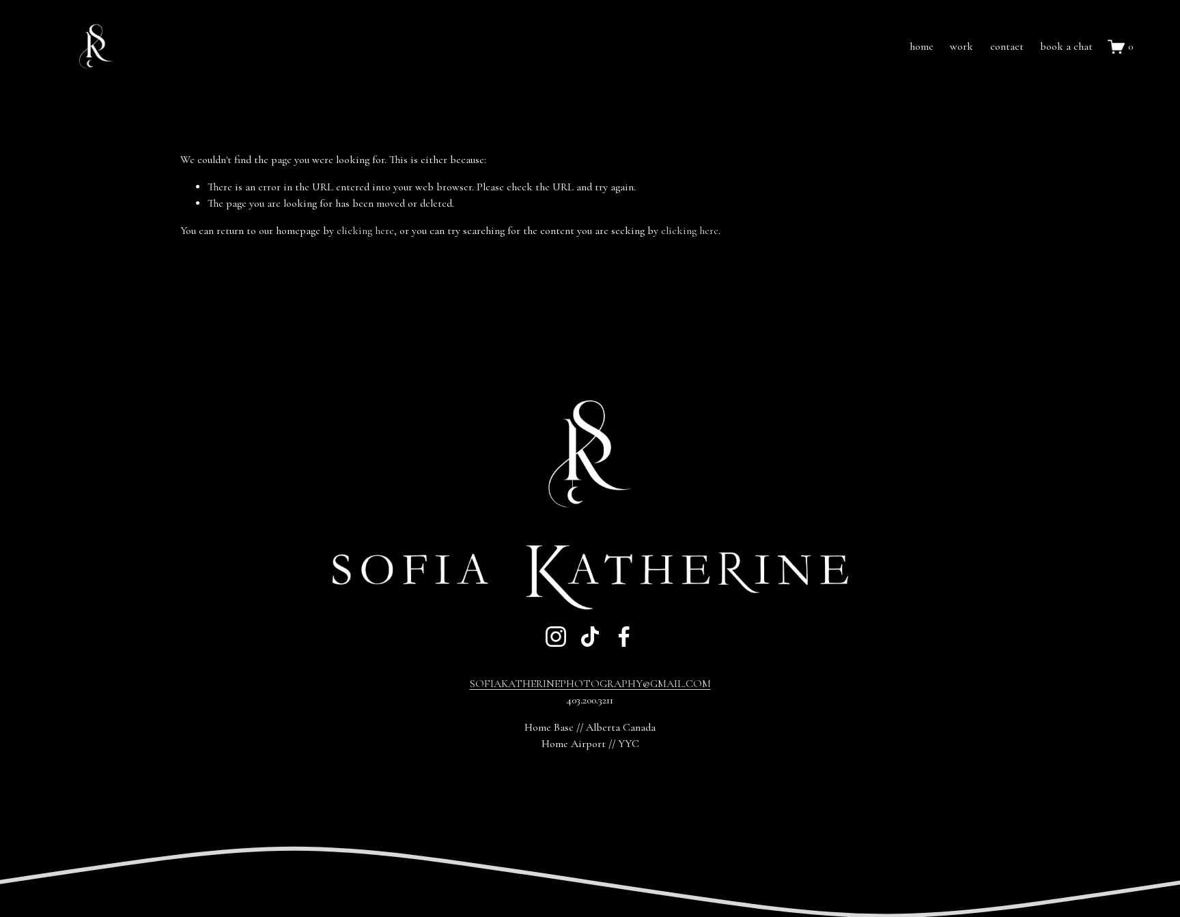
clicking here (365, 230)
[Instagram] (556, 636)
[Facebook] (624, 636)
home (921, 46)
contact (1007, 46)
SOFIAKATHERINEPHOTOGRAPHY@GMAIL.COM (590, 683)
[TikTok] (590, 636)
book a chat (1066, 46)
